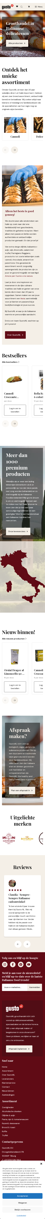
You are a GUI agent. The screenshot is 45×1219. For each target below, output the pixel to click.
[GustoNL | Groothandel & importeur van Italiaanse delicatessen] (8, 7)
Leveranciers (8, 1079)
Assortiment (7, 1071)
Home (4, 1067)
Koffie (4, 1131)
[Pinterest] (21, 964)
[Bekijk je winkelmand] (29, 7)
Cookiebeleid (21, 1215)
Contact (6, 1087)
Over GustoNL (8, 1075)
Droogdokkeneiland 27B (13, 1152)
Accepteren (22, 1196)
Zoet (4, 1107)
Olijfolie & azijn (8, 1115)
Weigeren (22, 1203)
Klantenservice (8, 1083)
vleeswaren (15, 1123)
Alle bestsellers (10, 362)
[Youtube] (29, 964)
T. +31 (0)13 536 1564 (11, 1160)
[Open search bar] (21, 7)
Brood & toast (8, 1127)
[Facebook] (13, 964)
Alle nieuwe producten (13, 638)
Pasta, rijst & (8, 1119)
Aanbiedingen (8, 1095)
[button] (41, 1163)
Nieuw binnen (8, 1091)
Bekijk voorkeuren (22, 1209)
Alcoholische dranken (12, 1111)
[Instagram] (5, 964)
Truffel (5, 1135)
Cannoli (15, 136)
